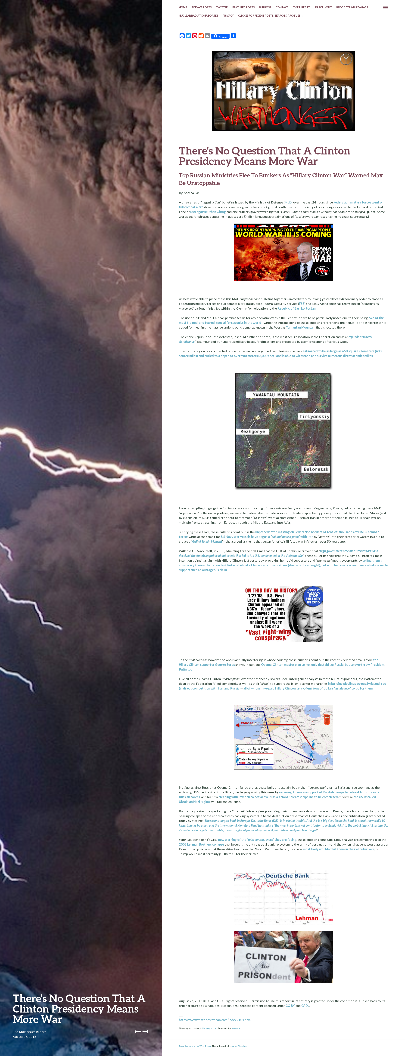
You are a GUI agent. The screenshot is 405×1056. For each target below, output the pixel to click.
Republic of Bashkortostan (296, 308)
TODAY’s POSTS (201, 7)
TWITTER (222, 7)
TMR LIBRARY (301, 7)
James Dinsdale (239, 1046)
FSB (301, 303)
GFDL (305, 1005)
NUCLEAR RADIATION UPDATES (198, 15)
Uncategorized (209, 1028)
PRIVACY (228, 15)
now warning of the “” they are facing (257, 839)
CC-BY (290, 1005)
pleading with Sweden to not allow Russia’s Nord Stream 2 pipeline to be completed (278, 797)
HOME (183, 7)
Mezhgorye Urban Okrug (208, 212)
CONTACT (282, 7)
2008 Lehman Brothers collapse (201, 844)
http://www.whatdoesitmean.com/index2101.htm (215, 1020)
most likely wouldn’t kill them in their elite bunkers (338, 849)
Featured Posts (243, 7)
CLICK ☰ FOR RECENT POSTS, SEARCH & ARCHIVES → (271, 15)
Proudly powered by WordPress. (195, 1046)
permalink (237, 1028)
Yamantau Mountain (300, 327)
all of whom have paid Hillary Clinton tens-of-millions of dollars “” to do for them (308, 688)
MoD (288, 202)
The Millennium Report (29, 1032)
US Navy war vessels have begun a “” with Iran (267, 537)
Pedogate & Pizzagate (352, 7)
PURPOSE (265, 7)
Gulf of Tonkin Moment (207, 541)
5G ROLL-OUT (323, 7)
